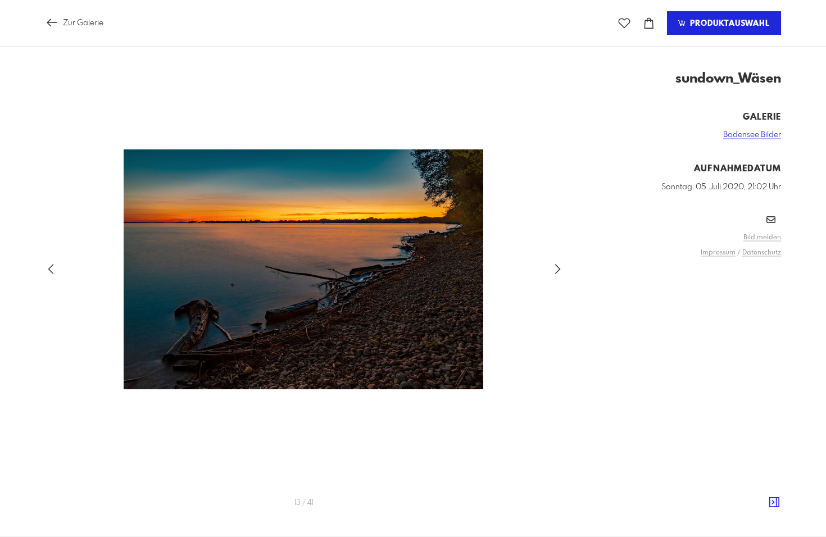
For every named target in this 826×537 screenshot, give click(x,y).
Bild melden (762, 237)
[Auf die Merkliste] (624, 23)
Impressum (718, 252)
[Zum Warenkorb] (649, 23)
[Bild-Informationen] (774, 503)
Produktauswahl (728, 24)
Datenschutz (761, 252)
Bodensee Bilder (752, 135)
